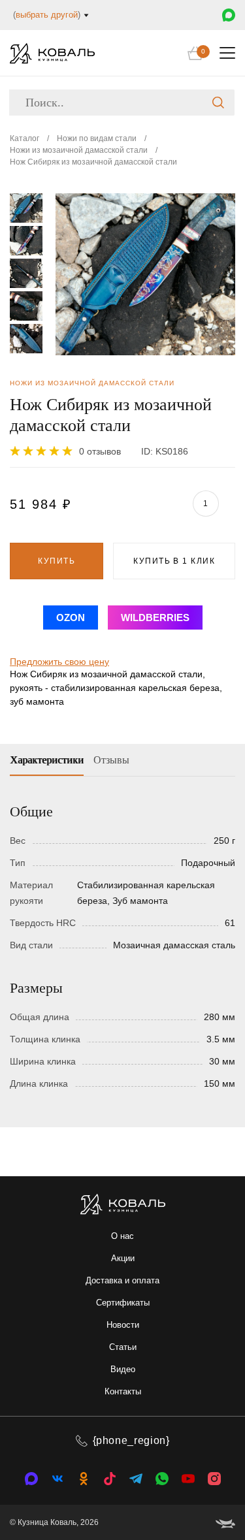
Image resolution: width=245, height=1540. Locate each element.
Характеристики (47, 759)
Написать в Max (228, 15)
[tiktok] (110, 1478)
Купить (56, 561)
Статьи (123, 1347)
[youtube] (188, 1478)
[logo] (52, 53)
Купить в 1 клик (174, 561)
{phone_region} (131, 1440)
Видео (122, 1369)
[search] (218, 102)
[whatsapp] (162, 1478)
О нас (122, 1236)
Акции (123, 1258)
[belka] (225, 1522)
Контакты (123, 1391)
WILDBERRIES (155, 617)
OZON (70, 617)
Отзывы (111, 759)
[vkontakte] (31, 1478)
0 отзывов (100, 451)
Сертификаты (123, 1302)
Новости (122, 1325)
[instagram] (214, 1478)
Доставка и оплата (122, 1280)
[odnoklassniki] (83, 1478)
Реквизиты (55, 519)
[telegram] (136, 1478)
